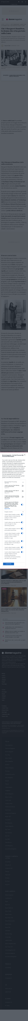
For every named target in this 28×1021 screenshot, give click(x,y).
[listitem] (14, 482)
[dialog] (14, 510)
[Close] (25, 455)
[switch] (22, 486)
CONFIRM (8, 563)
